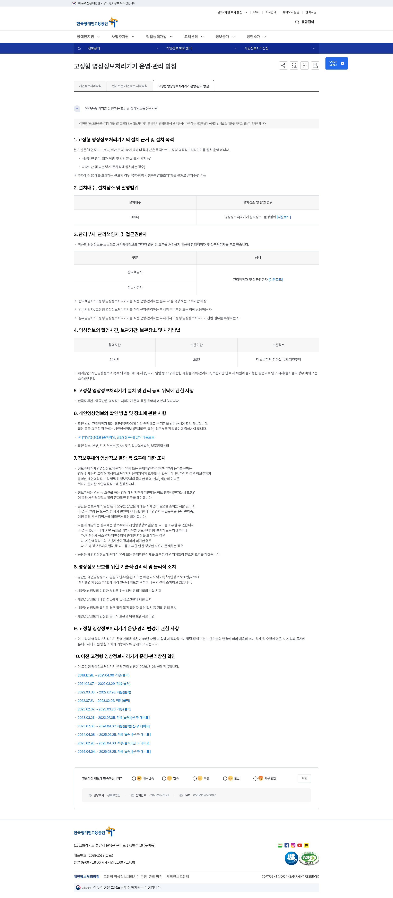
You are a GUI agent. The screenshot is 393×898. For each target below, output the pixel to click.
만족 (176, 778)
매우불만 (270, 778)
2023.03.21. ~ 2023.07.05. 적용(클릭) (104, 718)
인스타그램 (293, 845)
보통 (206, 778)
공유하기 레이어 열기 (283, 65)
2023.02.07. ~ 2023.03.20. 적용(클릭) (104, 709)
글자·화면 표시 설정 (229, 12)
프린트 (315, 65)
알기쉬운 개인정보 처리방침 (129, 86)
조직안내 (271, 12)
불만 (237, 778)
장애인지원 (85, 38)
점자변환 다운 (294, 65)
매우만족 (148, 778)
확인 (304, 778)
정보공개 (222, 38)
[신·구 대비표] (140, 718)
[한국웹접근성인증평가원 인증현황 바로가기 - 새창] (309, 859)
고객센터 (191, 38)
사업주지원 (120, 38)
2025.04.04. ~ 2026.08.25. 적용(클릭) (105, 751)
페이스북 (286, 845)
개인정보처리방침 (256, 48)
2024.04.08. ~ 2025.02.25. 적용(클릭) (105, 735)
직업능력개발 (156, 38)
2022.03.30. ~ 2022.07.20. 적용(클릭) (104, 692)
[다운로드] (284, 217)
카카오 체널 (306, 845)
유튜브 (299, 845)
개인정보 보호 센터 (179, 48)
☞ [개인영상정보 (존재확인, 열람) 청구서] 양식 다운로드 (116, 437)
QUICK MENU (333, 63)
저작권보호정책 (178, 876)
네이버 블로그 (280, 845)
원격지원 (310, 12)
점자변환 (304, 65)
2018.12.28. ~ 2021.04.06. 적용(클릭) (104, 675)
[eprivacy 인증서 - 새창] (288, 859)
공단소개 (253, 38)
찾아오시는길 (290, 12)
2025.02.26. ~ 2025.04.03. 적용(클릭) (105, 743)
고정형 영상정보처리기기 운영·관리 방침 (183, 86)
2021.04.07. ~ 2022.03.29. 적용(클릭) (104, 684)
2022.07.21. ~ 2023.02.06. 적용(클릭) (104, 701)
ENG (256, 12)
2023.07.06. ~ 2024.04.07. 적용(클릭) (104, 726)
